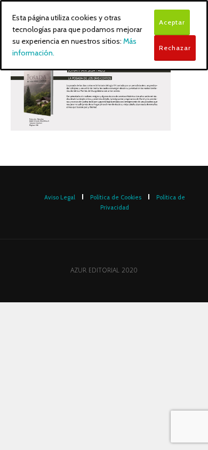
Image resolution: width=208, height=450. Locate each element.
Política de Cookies (115, 197)
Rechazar (175, 48)
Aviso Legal (59, 197)
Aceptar (172, 22)
